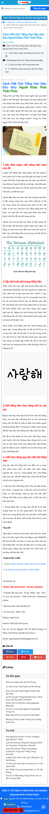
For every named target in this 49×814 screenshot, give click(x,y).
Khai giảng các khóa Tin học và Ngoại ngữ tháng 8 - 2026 (22, 738)
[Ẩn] (12, 42)
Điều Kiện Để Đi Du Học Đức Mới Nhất (22, 715)
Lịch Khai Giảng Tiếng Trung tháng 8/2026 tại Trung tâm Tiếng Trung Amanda (21, 751)
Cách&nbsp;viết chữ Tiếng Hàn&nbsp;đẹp (24, 60)
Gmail (39, 657)
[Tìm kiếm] (2, 8)
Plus (11, 657)
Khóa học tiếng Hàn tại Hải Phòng (21, 682)
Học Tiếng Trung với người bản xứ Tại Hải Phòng (24, 770)
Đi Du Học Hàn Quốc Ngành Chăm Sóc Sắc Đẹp (23, 692)
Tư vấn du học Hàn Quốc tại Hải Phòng (23, 686)
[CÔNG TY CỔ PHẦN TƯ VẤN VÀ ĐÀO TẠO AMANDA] (2, 2)
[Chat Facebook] (43, 807)
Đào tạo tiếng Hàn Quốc (26, 22)
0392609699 (26, 806)
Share (10, 651)
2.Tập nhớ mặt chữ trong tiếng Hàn (23, 64)
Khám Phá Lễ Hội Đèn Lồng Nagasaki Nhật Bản (22, 704)
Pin (24, 657)
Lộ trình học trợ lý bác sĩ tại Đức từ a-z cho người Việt (24, 764)
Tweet (26, 651)
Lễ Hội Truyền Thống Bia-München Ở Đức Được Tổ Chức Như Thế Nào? (24, 698)
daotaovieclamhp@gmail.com (26, 810)
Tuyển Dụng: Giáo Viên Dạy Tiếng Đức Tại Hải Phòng (24, 758)
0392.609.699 (11, 810)
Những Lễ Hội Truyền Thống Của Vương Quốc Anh (23, 720)
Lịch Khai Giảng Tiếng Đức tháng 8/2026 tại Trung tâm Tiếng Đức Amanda (24, 744)
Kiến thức (10, 22)
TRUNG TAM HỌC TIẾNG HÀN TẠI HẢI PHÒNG (28, 564)
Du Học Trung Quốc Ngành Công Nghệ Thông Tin (23, 710)
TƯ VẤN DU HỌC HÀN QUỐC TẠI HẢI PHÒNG (22, 570)
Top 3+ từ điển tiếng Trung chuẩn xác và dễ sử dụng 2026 (23, 776)
